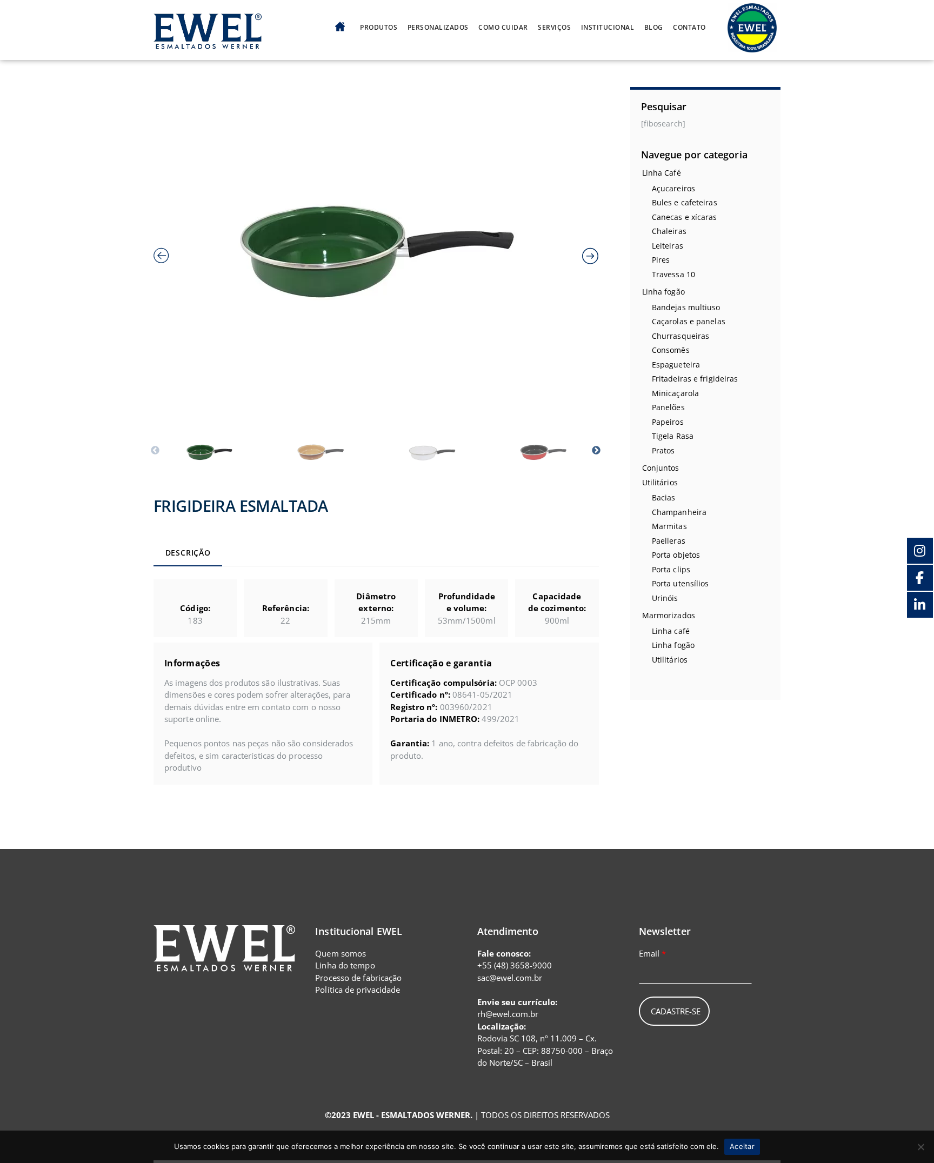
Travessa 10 (673, 274)
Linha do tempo (345, 965)
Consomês (671, 350)
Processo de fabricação (358, 977)
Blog (653, 27)
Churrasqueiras (680, 336)
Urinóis (665, 598)
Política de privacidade (357, 989)
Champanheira (679, 512)
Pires (661, 260)
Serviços (554, 27)
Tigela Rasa (672, 436)
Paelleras (668, 541)
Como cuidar (503, 27)
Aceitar (742, 1146)
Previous (155, 450)
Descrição (188, 553)
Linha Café (661, 173)
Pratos (663, 450)
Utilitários (660, 482)
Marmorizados (668, 615)
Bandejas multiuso (686, 307)
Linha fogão (663, 291)
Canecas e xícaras (684, 217)
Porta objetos (676, 555)
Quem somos (340, 953)
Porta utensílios (680, 583)
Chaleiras (669, 231)
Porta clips (671, 569)
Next (596, 450)
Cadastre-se (675, 1011)
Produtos (378, 27)
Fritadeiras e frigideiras (695, 378)
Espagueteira (676, 364)
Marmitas (669, 526)
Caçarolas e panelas (688, 321)
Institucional (608, 27)
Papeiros (668, 422)
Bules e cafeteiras (684, 202)
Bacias (664, 497)
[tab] (188, 554)
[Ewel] (208, 43)
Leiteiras (667, 245)
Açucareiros (673, 188)
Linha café (671, 631)
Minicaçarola (675, 393)
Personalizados (438, 27)
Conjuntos (660, 468)
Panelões (668, 407)
